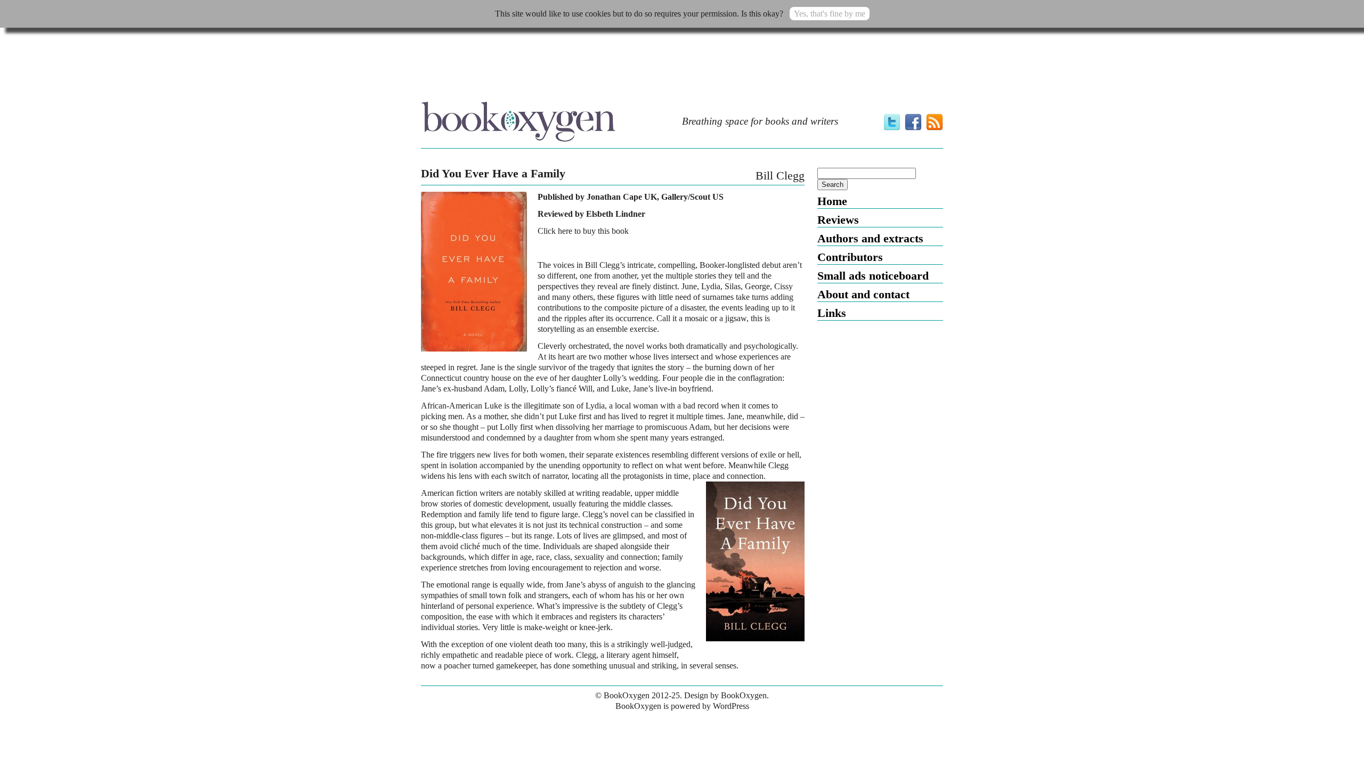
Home (832, 201)
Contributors (850, 257)
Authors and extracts (870, 238)
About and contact (863, 294)
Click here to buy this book (583, 230)
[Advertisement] (682, 68)
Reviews (838, 219)
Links (831, 313)
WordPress (731, 706)
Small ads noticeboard (873, 275)
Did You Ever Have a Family (493, 173)
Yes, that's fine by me (829, 13)
